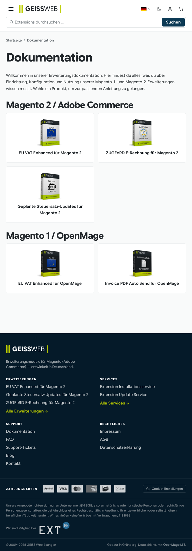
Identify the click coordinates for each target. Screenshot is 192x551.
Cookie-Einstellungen (167, 488)
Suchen (173, 22)
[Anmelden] (170, 9)
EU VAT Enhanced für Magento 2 (36, 386)
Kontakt (13, 463)
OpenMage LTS (174, 544)
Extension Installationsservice (127, 386)
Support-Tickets (21, 447)
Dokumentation (20, 431)
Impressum (110, 431)
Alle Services (112, 403)
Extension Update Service (123, 394)
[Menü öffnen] (11, 9)
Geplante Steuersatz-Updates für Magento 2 (47, 394)
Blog (10, 455)
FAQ (10, 439)
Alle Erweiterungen (25, 411)
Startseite (14, 40)
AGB (104, 439)
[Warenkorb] (181, 9)
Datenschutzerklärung (120, 447)
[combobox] (88, 22)
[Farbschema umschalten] (159, 9)
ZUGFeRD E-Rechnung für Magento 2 (40, 402)
